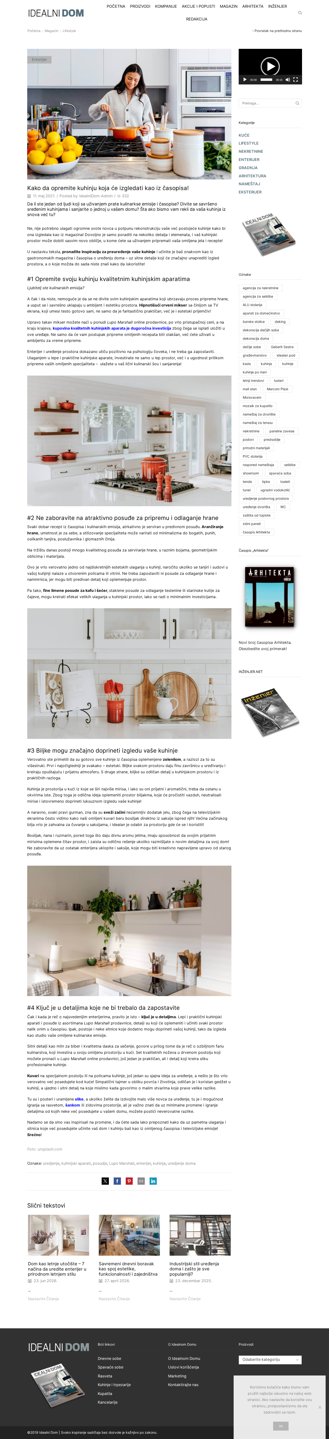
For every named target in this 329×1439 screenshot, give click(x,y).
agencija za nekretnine (260, 288)
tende (247, 482)
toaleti (285, 482)
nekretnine (251, 431)
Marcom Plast (277, 389)
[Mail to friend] (141, 1181)
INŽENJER (277, 6)
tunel (246, 490)
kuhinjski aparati (76, 1163)
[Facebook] (117, 1181)
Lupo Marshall (121, 1163)
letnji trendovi (253, 380)
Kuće (244, 135)
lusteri (278, 380)
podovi (248, 439)
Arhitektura (252, 176)
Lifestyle (69, 31)
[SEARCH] (297, 103)
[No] (319, 1407)
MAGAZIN (228, 6)
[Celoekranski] (295, 79)
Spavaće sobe (110, 1367)
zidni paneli (252, 524)
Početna (33, 31)
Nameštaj (249, 184)
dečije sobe (252, 347)
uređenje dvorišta (256, 507)
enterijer (143, 1163)
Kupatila (105, 1393)
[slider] (266, 79)
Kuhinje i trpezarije (114, 1384)
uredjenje (51, 1163)
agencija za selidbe (258, 296)
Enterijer (39, 59)
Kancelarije (108, 1402)
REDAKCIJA (196, 19)
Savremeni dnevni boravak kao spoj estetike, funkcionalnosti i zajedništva (128, 1269)
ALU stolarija (252, 305)
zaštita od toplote (256, 515)
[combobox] (270, 1360)
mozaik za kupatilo (257, 406)
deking (280, 322)
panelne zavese (282, 431)
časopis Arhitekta (256, 532)
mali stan (250, 389)
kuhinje (287, 364)
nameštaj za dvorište (259, 414)
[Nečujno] (287, 79)
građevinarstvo (255, 355)
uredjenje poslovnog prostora (266, 498)
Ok (281, 1426)
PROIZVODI (140, 6)
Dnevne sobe (109, 1358)
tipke (266, 482)
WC (283, 507)
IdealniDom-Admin (96, 196)
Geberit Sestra (282, 347)
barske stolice (254, 322)
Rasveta (105, 1376)
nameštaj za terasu (258, 423)
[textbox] (266, 1360)
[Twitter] (106, 1181)
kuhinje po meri (255, 372)
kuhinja (159, 1163)
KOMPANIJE (166, 6)
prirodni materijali (256, 448)
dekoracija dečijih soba (261, 330)
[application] (270, 66)
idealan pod (286, 355)
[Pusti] (245, 79)
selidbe (290, 465)
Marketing (177, 1376)
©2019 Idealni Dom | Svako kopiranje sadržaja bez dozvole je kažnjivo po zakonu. (92, 1432)
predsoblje (272, 439)
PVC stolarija (253, 456)
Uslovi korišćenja (183, 1367)
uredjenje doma (182, 1163)
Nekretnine (251, 151)
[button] (270, 66)
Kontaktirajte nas (183, 1384)
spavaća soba (280, 473)
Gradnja (248, 168)
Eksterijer (250, 192)
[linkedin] (152, 1181)
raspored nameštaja (258, 465)
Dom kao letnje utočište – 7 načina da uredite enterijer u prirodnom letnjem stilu (57, 1269)
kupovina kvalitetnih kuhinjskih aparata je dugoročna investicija (112, 328)
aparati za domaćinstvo (261, 313)
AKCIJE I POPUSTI (198, 6)
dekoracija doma (256, 338)
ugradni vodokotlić (275, 490)
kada (247, 364)
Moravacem (252, 397)
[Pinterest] (129, 1181)
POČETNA (116, 6)
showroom (251, 473)
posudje (100, 1163)
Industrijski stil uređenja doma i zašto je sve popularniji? (194, 1269)
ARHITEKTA (252, 6)
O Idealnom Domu (184, 1358)
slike (79, 1099)
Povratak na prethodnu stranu (278, 31)
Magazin (51, 31)
